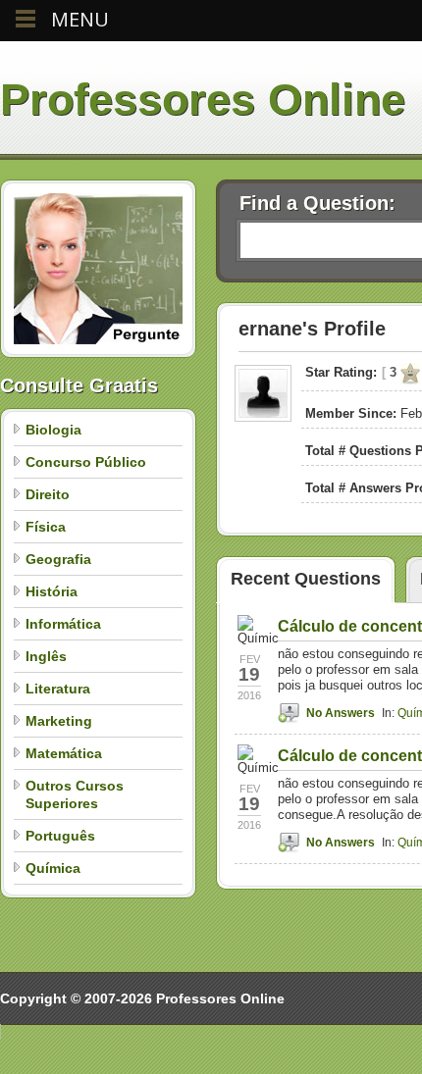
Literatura (58, 688)
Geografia (58, 559)
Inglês (46, 656)
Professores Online (202, 100)
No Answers (340, 713)
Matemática (64, 753)
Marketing (59, 721)
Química (53, 868)
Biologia (53, 429)
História (52, 591)
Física (46, 527)
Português (60, 836)
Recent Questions (306, 578)
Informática (63, 624)
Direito (48, 494)
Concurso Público (86, 462)
